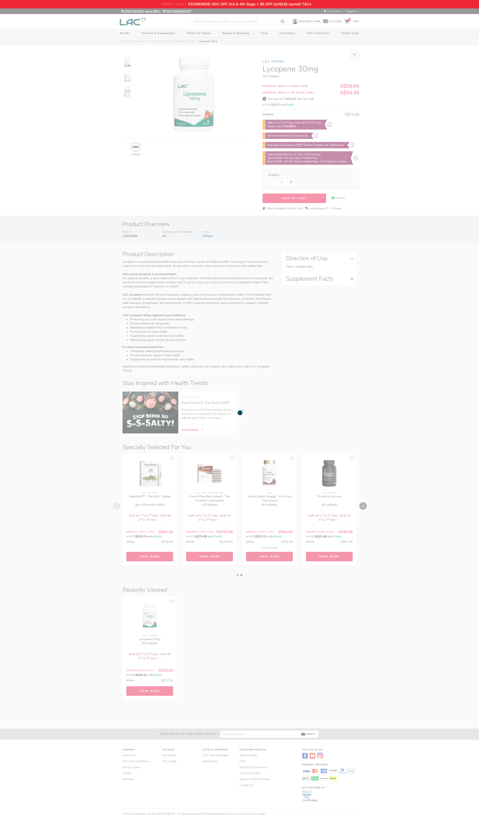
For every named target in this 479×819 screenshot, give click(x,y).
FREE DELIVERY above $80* (141, 11)
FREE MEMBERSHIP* (178, 11)
